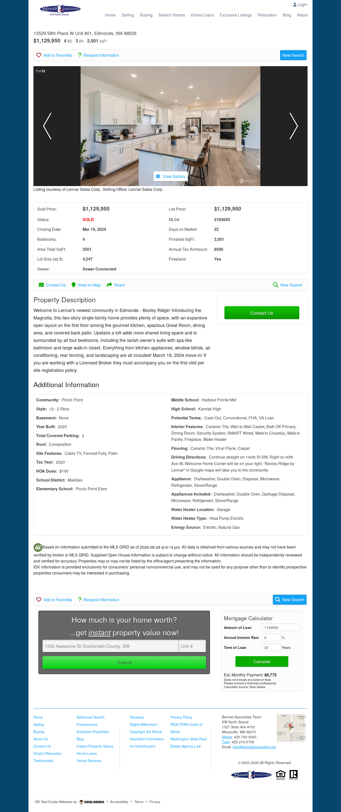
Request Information (101, 55)
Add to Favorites (57, 55)
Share (119, 285)
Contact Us (56, 285)
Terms (139, 801)
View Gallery (174, 176)
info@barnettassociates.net (254, 746)
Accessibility (119, 801)
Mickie (227, 736)
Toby (226, 741)
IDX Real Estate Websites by (56, 801)
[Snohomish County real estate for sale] (251, 774)
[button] (47, 126)
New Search (293, 55)
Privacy (155, 801)
